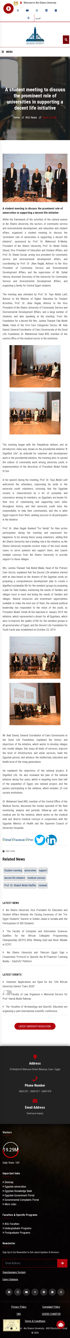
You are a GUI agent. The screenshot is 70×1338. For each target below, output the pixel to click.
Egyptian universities (15, 1186)
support (43, 870)
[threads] (28, 18)
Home (16, 117)
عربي (38, 18)
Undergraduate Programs (17, 1228)
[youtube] (27, 10)
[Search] (66, 39)
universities (30, 870)
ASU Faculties (11, 1223)
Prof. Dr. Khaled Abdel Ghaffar (20, 885)
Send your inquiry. (35, 1113)
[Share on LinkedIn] (51, 839)
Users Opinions (10, 1279)
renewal (43, 885)
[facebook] (9, 1292)
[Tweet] (40, 839)
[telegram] (56, 10)
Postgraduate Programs (17, 1232)
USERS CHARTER (51, 1314)
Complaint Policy (51, 1307)
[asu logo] (35, 34)
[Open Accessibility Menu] (8, 8)
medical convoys (36, 878)
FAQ (19, 1314)
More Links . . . (12, 1204)
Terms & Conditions (35, 1321)
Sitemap (8, 1182)
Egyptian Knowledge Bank (18, 1191)
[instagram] (37, 10)
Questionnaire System (14, 1272)
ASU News (31, 117)
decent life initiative (14, 878)
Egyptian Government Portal (19, 1195)
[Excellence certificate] (11, 1325)
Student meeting (13, 870)
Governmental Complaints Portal (21, 1199)
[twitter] (18, 10)
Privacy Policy (19, 1307)
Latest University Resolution (35, 1026)
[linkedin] (46, 10)
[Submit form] (62, 1263)
